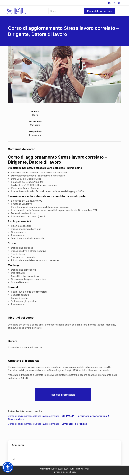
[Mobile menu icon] (122, 11)
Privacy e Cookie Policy (64, 472)
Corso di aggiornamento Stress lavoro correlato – (47, 423)
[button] (7, 467)
